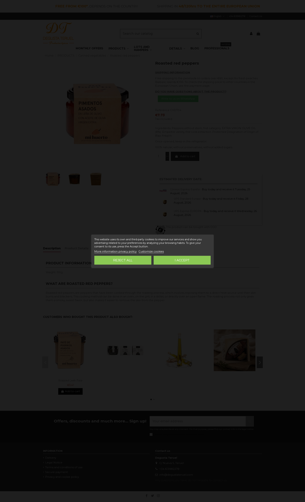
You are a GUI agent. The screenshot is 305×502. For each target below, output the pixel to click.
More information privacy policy (115, 251)
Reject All (122, 260)
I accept (182, 260)
